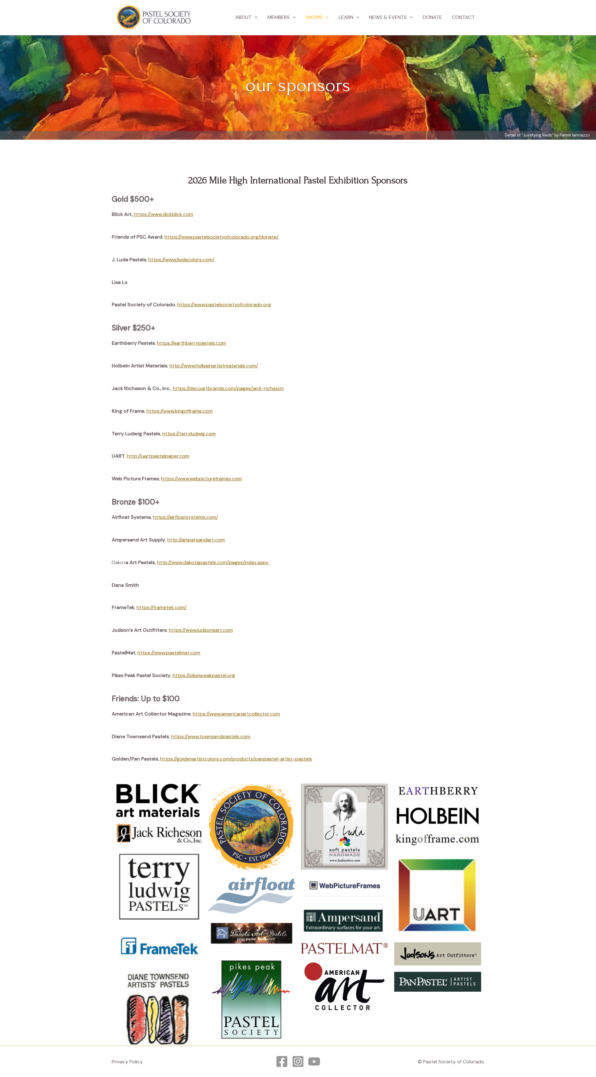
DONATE (432, 17)
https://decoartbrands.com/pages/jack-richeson (228, 388)
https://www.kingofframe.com (180, 411)
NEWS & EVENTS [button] (388, 17)
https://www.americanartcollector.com (236, 714)
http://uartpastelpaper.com (158, 456)
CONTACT (463, 17)
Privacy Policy (127, 1061)
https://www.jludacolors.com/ (181, 259)
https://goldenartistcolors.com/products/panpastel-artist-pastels (236, 759)
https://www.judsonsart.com (201, 630)
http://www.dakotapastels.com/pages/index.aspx (213, 562)
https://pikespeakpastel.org (204, 675)
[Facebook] (282, 1061)
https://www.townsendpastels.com (210, 736)
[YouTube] (314, 1061)
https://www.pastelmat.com (169, 652)
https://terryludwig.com (189, 433)
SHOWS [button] (314, 17)
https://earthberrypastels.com (191, 343)
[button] (254, 17)
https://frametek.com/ (162, 607)
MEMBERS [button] (279, 17)
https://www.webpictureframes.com (201, 478)
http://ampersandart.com (196, 539)
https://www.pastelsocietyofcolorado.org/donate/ (221, 237)
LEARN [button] (346, 17)
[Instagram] (298, 1061)
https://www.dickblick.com (163, 214)
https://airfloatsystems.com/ (185, 517)
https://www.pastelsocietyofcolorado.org (224, 304)
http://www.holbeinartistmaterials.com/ (213, 365)
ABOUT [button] (243, 17)
